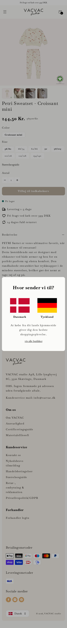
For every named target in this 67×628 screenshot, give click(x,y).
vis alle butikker (33, 341)
